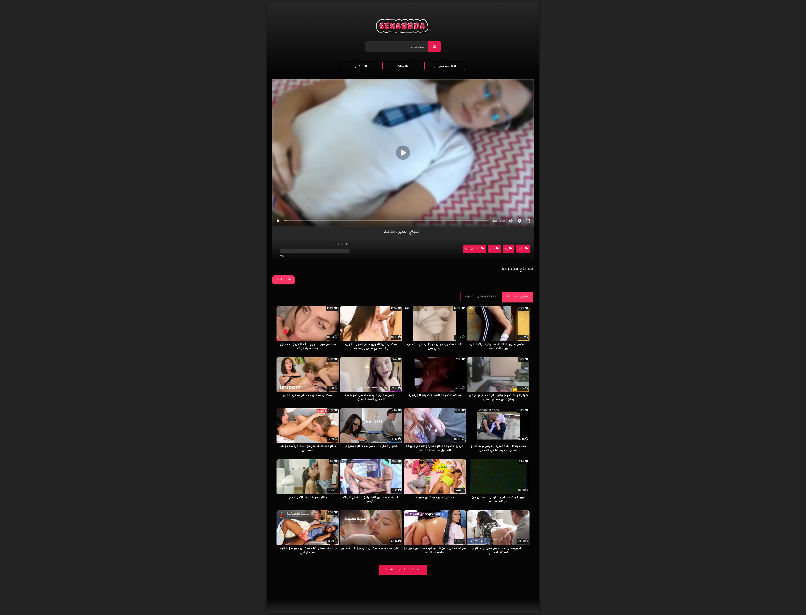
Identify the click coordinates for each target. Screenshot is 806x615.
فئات (400, 66)
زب (506, 249)
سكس (359, 66)
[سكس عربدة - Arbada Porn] (403, 27)
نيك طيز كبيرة (472, 249)
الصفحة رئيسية (443, 66)
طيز (493, 249)
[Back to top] (793, 602)
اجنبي (521, 249)
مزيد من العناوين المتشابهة (403, 570)
